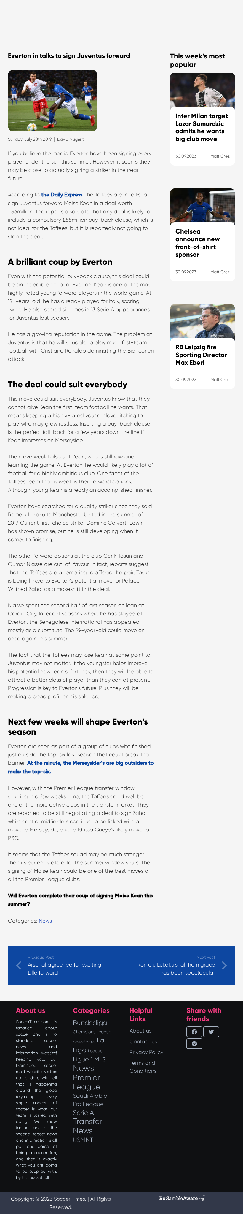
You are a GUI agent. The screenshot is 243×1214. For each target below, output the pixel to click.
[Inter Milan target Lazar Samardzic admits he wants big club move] (202, 126)
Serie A (83, 1112)
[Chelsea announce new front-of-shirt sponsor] (202, 242)
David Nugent (70, 139)
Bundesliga (90, 1022)
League (95, 1051)
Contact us (143, 1042)
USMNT (83, 1139)
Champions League (92, 1031)
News (45, 921)
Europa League (84, 1041)
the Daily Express (61, 195)
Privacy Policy (146, 1052)
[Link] (202, 488)
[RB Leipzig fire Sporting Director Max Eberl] (202, 354)
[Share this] (194, 1031)
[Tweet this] (211, 1031)
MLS (100, 1059)
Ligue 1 (83, 1059)
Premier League (86, 1082)
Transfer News (87, 1126)
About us (140, 1031)
